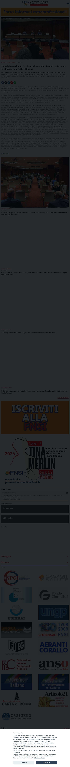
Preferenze (24, 762)
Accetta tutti (46, 762)
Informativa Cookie (39, 758)
